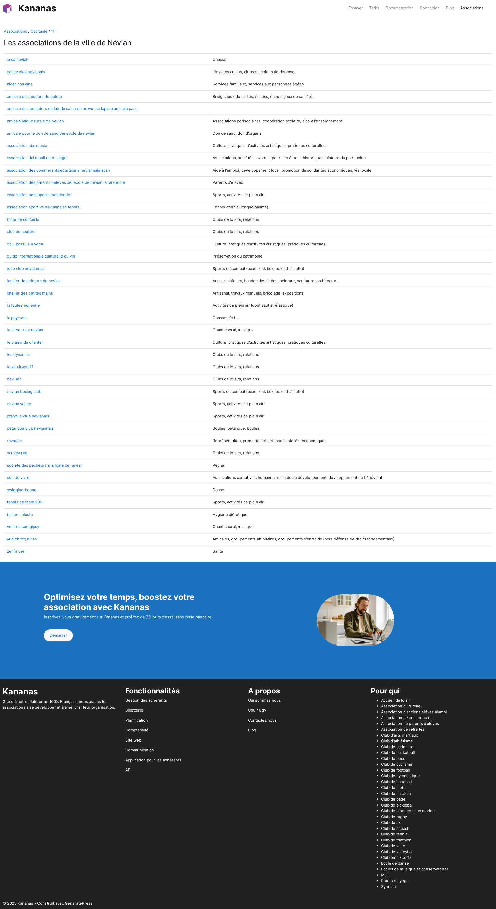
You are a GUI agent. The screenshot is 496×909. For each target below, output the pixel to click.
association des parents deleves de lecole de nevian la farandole (66, 182)
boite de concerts (23, 219)
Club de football (395, 770)
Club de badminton (398, 746)
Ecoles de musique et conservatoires (415, 869)
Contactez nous (262, 720)
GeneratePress (78, 903)
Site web (133, 740)
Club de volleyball (397, 851)
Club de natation (396, 793)
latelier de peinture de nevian (34, 280)
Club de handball (396, 781)
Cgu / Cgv (257, 710)
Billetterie (134, 710)
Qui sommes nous (264, 700)
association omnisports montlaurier (39, 194)
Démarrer (58, 635)
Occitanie (39, 31)
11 (53, 31)
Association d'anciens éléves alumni (414, 711)
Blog (450, 7)
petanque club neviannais (30, 428)
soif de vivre (18, 477)
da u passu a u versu (25, 243)
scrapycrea (17, 452)
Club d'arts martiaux (399, 735)
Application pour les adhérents (153, 760)
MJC (385, 875)
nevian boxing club (24, 391)
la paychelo (17, 317)
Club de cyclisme (396, 764)
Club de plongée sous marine (408, 810)
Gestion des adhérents (146, 700)
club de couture (21, 231)
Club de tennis (394, 834)
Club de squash (395, 828)
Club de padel (393, 799)
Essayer (355, 7)
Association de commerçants (407, 717)
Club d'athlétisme (397, 740)
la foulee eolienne (23, 305)
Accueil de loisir (395, 700)
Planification (136, 720)
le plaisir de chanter (25, 342)
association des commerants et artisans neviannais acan (58, 170)
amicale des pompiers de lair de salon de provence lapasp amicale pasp (72, 108)
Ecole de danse (395, 863)
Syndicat (389, 886)
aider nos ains (20, 84)
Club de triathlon (396, 840)
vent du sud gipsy (23, 526)
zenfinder (16, 551)
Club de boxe (393, 758)
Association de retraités (402, 729)
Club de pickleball (397, 805)
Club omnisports (396, 857)
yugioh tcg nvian (22, 539)
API (128, 769)
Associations (472, 7)
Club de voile (393, 845)
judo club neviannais (25, 268)
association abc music (27, 145)
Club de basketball (398, 752)
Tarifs (374, 7)
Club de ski (391, 822)
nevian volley (19, 403)
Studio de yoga (394, 880)
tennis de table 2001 (25, 502)
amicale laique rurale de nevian (35, 121)
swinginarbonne (21, 489)
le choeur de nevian (25, 329)
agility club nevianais (26, 71)
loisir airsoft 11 (20, 366)
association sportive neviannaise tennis (43, 206)
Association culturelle (401, 705)
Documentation (400, 7)
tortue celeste (20, 514)
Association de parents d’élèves (410, 723)
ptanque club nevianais (28, 416)
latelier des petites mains (30, 293)
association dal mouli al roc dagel (37, 157)
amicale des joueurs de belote (34, 96)
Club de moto (393, 787)
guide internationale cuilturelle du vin (41, 256)
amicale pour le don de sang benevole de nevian (51, 133)
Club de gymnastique (400, 775)
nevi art (14, 379)
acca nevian (17, 59)
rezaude (14, 440)
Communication (139, 749)
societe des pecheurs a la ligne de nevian (45, 465)
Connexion (430, 7)
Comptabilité (137, 730)
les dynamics (19, 354)
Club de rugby (394, 816)
